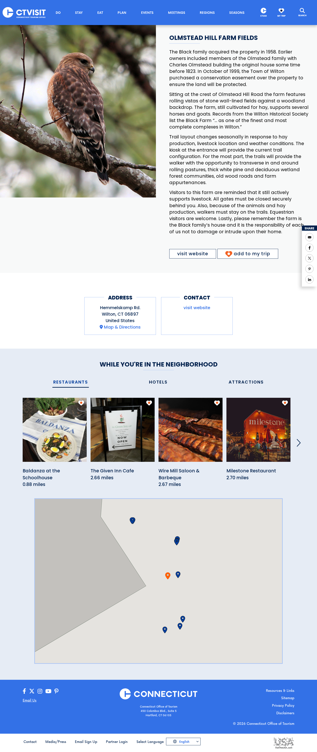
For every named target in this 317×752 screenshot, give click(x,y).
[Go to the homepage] (24, 12)
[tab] (70, 382)
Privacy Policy (283, 705)
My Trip (281, 15)
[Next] (298, 443)
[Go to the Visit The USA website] (283, 743)
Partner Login (117, 741)
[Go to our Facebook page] (24, 691)
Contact (30, 741)
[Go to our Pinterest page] (56, 691)
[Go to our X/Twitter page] (32, 691)
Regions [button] (207, 12)
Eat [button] (100, 12)
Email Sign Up (86, 741)
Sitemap (287, 697)
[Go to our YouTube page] (48, 691)
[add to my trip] (81, 403)
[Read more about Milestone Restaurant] (258, 432)
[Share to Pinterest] (309, 269)
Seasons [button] (237, 12)
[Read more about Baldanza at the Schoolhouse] (55, 432)
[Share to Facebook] (309, 248)
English (183, 741)
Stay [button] (79, 12)
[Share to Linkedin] (309, 279)
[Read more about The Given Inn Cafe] (123, 432)
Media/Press (55, 741)
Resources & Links (280, 690)
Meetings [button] (176, 12)
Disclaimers (285, 713)
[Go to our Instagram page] (40, 691)
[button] (178, 574)
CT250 (263, 15)
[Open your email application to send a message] (309, 237)
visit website (192, 254)
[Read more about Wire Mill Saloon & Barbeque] (190, 432)
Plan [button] (122, 12)
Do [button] (58, 12)
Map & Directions (122, 327)
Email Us (29, 700)
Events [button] (147, 12)
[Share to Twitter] (309, 258)
